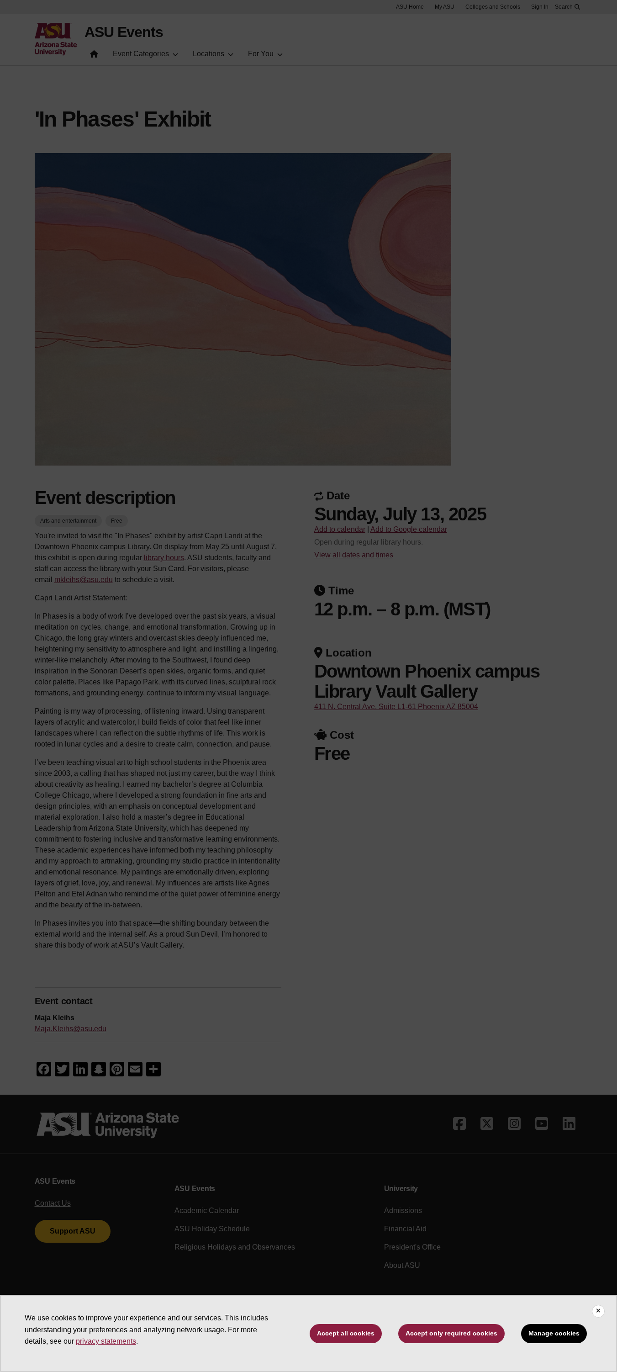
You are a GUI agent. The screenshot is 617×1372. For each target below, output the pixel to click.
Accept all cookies (345, 1333)
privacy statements (106, 1341)
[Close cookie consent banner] (598, 1311)
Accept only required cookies (451, 1333)
